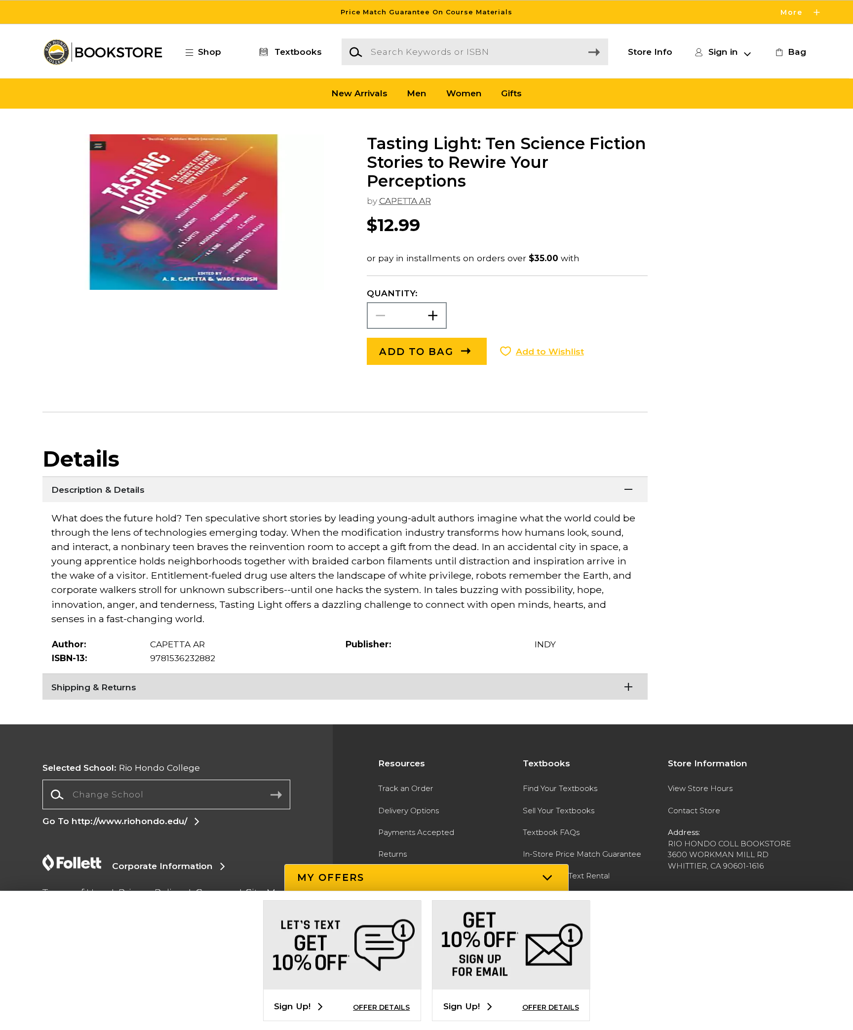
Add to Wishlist (550, 351)
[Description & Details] (345, 489)
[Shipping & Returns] (345, 686)
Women (464, 93)
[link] (789, 51)
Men (416, 93)
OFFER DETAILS (381, 1007)
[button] (426, 12)
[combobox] (166, 794)
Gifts (511, 93)
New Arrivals (359, 93)
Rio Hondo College (121, 767)
